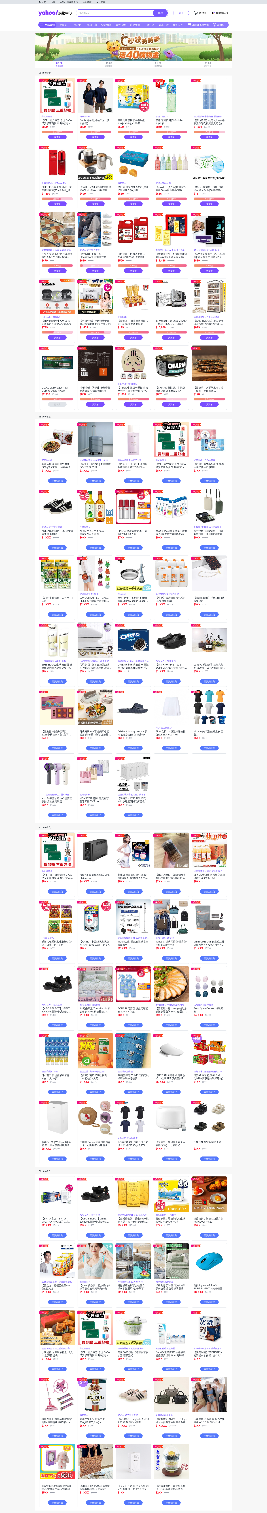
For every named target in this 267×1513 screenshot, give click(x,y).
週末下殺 (164, 24)
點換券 (63, 24)
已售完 (57, 404)
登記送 (77, 24)
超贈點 (220, 24)
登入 (181, 13)
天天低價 (121, 24)
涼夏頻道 (135, 24)
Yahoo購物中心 (55, 13)
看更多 (176, 24)
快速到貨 (106, 24)
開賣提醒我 (57, 480)
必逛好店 (149, 24)
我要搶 (57, 136)
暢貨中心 (92, 24)
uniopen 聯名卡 (200, 24)
